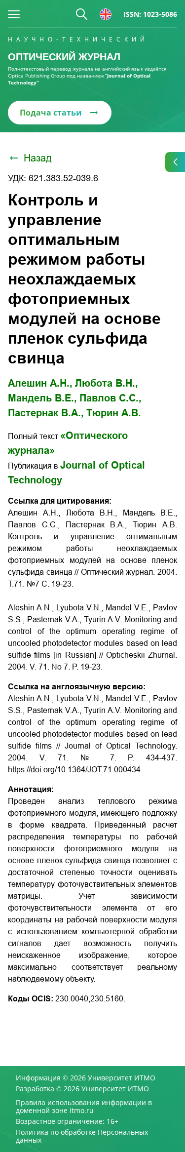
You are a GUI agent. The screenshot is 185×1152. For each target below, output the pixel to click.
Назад (38, 158)
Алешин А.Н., (40, 383)
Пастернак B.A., (46, 412)
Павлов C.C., (110, 398)
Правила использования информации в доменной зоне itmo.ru (84, 1106)
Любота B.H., (106, 383)
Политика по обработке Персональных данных (82, 1136)
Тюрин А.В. (113, 412)
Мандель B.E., (42, 398)
